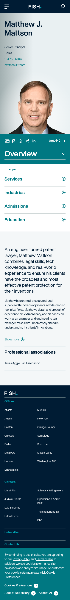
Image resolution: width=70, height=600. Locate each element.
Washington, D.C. (46, 461)
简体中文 (55, 141)
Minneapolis (11, 470)
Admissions (16, 206)
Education (14, 219)
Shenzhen (43, 444)
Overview (20, 154)
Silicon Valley (44, 453)
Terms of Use (44, 559)
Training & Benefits (48, 512)
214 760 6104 (13, 59)
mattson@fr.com (14, 65)
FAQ (39, 520)
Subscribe (11, 532)
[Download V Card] (7, 141)
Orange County (46, 427)
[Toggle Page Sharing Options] (27, 141)
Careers (9, 482)
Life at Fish (10, 490)
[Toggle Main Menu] (7, 7)
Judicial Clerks (12, 499)
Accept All (45, 593)
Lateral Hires (11, 516)
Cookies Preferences (18, 586)
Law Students (12, 507)
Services (13, 179)
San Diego (43, 435)
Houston (9, 461)
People (12, 169)
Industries (14, 192)
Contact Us (11, 544)
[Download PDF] (13, 141)
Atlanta (8, 410)
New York (42, 418)
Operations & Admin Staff (48, 501)
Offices (9, 401)
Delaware (9, 453)
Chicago (9, 435)
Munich (41, 410)
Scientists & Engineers (50, 490)
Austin (8, 418)
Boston (8, 427)
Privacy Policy (21, 559)
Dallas (7, 444)
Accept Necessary (17, 593)
